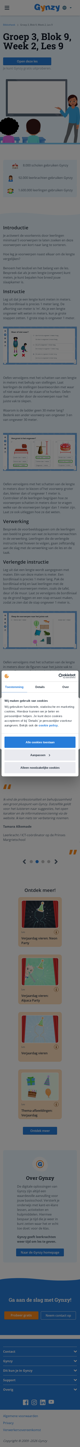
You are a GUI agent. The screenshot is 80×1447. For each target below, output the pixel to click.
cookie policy (48, 725)
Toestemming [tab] (14, 686)
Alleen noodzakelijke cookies (40, 767)
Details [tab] (40, 686)
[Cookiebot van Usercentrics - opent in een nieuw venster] (59, 676)
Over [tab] (65, 686)
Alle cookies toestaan (40, 742)
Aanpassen (37, 754)
